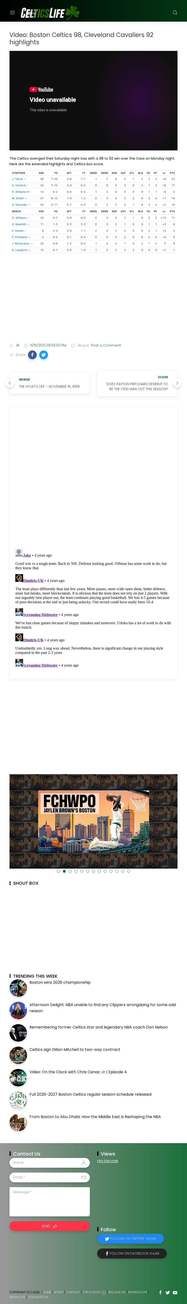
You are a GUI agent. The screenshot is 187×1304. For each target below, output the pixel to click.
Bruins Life (17, 1297)
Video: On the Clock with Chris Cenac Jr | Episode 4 (78, 1072)
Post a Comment (105, 345)
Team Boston (38, 1297)
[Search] (175, 12)
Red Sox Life (117, 1292)
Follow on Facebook (134, 1253)
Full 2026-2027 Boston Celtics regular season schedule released (90, 1094)
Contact (73, 1292)
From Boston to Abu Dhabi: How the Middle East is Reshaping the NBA (95, 1117)
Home (47, 1292)
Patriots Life (137, 1292)
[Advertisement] (93, 301)
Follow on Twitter (133, 1238)
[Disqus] (93, 478)
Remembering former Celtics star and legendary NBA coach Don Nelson (98, 1027)
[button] (32, 354)
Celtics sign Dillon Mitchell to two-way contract (74, 1049)
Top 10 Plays (92, 1292)
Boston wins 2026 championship (60, 982)
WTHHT (59, 1292)
